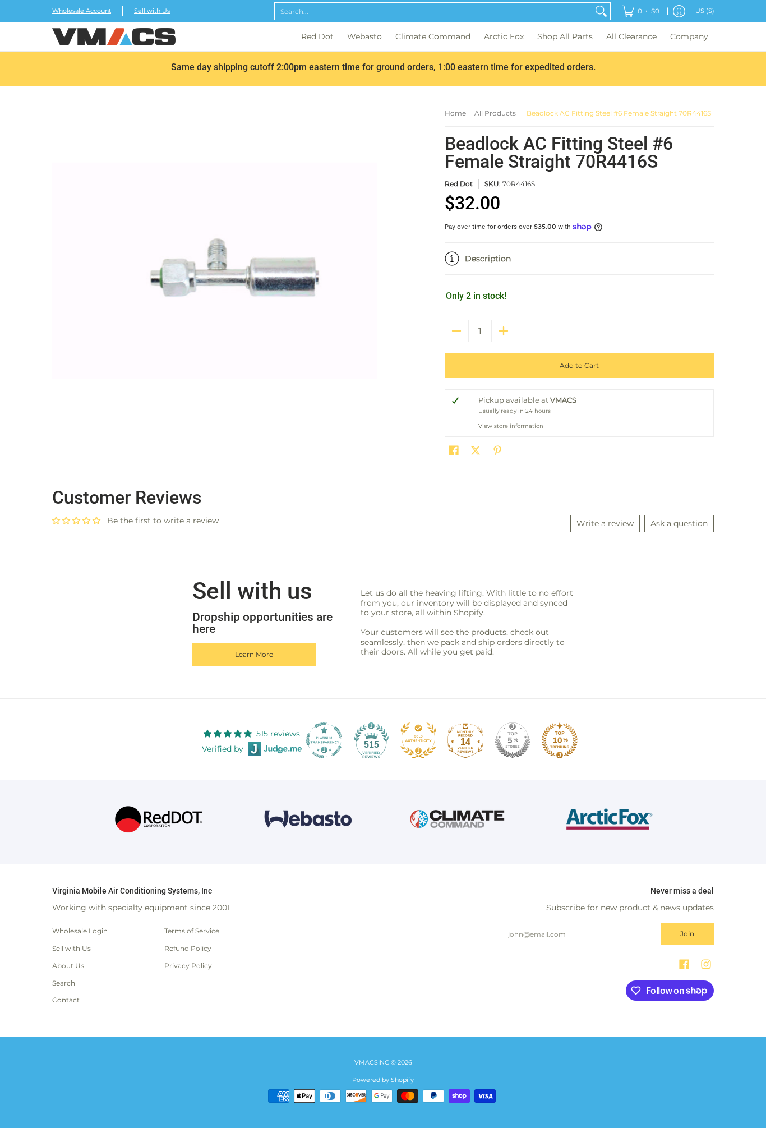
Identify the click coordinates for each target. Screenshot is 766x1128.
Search (63, 983)
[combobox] (433, 11)
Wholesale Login (80, 931)
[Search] (601, 11)
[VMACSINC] (114, 36)
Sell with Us (152, 11)
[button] (579, 263)
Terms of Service (191, 931)
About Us (68, 965)
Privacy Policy (188, 965)
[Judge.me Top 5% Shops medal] (512, 740)
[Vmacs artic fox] (607, 819)
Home (455, 113)
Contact (66, 1000)
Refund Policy (187, 948)
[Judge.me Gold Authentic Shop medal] (418, 740)
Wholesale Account (81, 11)
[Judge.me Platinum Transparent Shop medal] (324, 740)
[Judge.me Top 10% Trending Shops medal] (560, 740)
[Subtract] (456, 331)
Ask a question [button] (679, 523)
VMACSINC (371, 1062)
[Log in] (679, 11)
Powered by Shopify (383, 1080)
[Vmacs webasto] (308, 819)
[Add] (503, 331)
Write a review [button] (605, 523)
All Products (495, 113)
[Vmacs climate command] (458, 819)
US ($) (704, 11)
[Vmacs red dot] (159, 819)
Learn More (254, 654)
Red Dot (459, 183)
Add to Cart (579, 365)
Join (687, 933)
